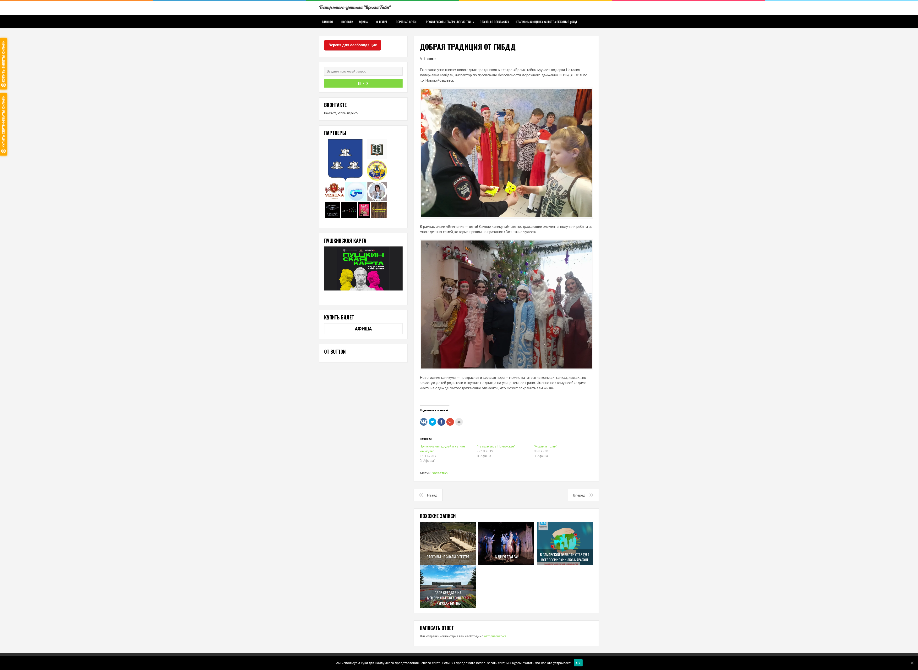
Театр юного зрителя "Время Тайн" (355, 7)
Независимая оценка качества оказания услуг (546, 21)
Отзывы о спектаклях (494, 21)
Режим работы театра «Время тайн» (450, 21)
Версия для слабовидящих (352, 45)
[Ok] (912, 662)
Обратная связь (406, 21)
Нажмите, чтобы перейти (341, 113)
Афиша (363, 21)
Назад (432, 495)
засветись (440, 472)
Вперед (579, 495)
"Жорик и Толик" (545, 446)
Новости (347, 21)
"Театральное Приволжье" (496, 446)
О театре (381, 21)
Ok (578, 662)
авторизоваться (495, 636)
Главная (327, 21)
